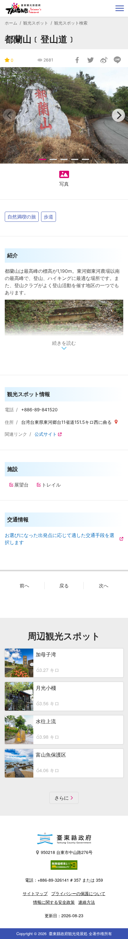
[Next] (118, 115)
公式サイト (46, 434)
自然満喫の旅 (21, 216)
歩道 (48, 216)
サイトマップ (35, 893)
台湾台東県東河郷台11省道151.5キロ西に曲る (67, 422)
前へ (24, 586)
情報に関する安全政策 (54, 902)
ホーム (11, 22)
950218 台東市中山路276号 (67, 852)
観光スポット (35, 22)
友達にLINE (117, 60)
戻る (64, 586)
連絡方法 (86, 902)
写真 (64, 184)
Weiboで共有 (104, 60)
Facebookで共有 (77, 60)
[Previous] (9, 115)
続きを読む (64, 343)
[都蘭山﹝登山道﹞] (64, 115)
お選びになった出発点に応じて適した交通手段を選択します (59, 538)
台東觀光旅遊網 (23, 8)
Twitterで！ (90, 60)
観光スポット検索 (71, 22)
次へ (103, 586)
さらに (61, 798)
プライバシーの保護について (78, 893)
